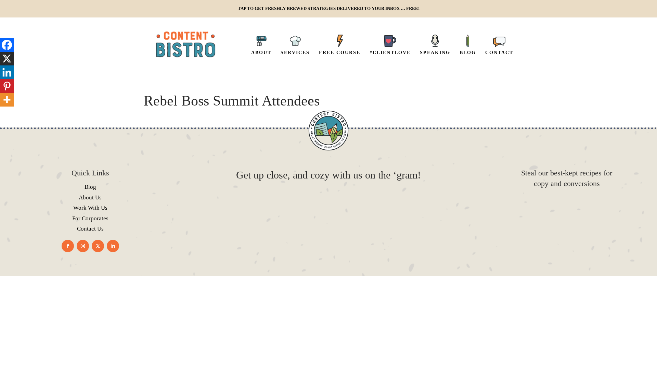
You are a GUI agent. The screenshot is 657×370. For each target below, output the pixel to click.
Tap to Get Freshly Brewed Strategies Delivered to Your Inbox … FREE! (329, 8)
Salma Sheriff (339, 294)
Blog (90, 187)
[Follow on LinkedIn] (113, 246)
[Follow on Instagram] (83, 246)
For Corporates (90, 218)
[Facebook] (7, 45)
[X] (7, 58)
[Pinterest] (7, 86)
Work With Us (90, 208)
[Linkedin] (7, 72)
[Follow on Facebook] (68, 246)
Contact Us (90, 228)
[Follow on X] (98, 246)
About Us (90, 197)
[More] (7, 100)
